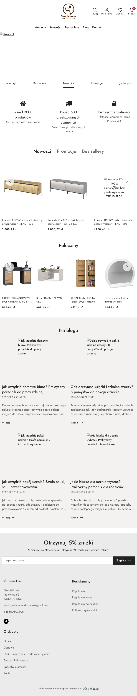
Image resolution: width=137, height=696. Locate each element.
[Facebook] (6, 621)
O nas (7, 641)
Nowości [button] (42, 151)
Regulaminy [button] (81, 581)
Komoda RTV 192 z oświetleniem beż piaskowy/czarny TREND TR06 (68, 221)
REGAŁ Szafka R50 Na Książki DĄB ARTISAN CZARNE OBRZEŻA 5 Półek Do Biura (83, 299)
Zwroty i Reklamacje (16, 660)
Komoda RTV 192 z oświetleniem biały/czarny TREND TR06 (111, 221)
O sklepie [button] (11, 631)
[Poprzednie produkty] (10, 181)
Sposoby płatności (15, 667)
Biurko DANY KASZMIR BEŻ (49, 299)
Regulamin (78, 591)
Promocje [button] (66, 151)
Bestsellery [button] (93, 151)
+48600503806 (14, 612)
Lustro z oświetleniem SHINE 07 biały (116, 299)
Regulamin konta (82, 597)
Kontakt (8, 673)
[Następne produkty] (127, 181)
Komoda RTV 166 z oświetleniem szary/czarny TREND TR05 (20, 221)
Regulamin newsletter (85, 604)
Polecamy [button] (68, 245)
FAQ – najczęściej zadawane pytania (26, 654)
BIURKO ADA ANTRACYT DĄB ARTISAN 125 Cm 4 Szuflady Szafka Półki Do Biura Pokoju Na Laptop (16, 299)
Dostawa (9, 647)
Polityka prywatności (84, 610)
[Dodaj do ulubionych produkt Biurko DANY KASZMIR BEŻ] (62, 257)
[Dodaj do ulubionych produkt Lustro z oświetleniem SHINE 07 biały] (130, 257)
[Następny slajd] (129, 55)
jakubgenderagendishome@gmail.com (26, 605)
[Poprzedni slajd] (8, 55)
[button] (41, 27)
